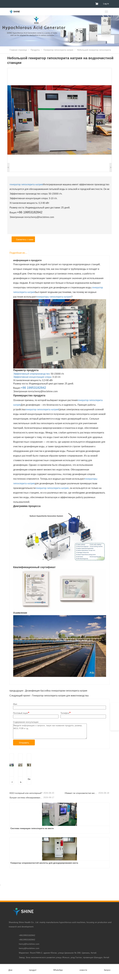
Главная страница (18, 50)
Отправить (24, 742)
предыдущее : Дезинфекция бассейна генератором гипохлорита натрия (48, 690)
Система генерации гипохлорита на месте (11, 780)
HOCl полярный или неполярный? (25, 793)
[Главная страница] (14, 11)
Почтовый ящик (20, 713)
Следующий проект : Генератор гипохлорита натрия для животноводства (49, 695)
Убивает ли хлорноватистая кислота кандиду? (81, 793)
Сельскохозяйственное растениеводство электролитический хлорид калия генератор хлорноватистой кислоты (29, 780)
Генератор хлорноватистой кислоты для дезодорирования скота (20, 780)
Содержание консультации (25, 722)
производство (42, 374)
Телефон (65, 713)
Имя (15, 704)
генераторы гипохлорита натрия (53, 297)
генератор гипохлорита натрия (26, 184)
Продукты (35, 50)
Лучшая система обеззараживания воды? (26, 797)
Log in (106, 3)
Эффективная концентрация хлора (32, 377)
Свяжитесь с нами (24, 239)
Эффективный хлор (24, 374)
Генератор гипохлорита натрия (58, 50)
